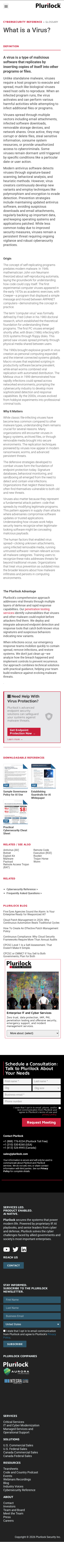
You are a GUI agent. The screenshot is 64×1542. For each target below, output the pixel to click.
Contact (8, 1503)
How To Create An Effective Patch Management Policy (30, 930)
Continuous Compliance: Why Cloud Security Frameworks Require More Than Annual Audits (30, 938)
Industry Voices (13, 1486)
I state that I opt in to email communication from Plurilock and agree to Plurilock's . (29, 1334)
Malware (8, 858)
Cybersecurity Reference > (22, 889)
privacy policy (49, 1114)
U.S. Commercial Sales (18, 1445)
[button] (6, 6)
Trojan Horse (40, 858)
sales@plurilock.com (15, 1154)
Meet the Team (13, 1513)
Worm (36, 861)
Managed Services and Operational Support (18, 1430)
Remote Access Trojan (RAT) (16, 866)
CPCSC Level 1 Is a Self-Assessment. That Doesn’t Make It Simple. (27, 946)
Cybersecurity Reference (22, 21)
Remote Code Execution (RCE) (42, 851)
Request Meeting (41, 1122)
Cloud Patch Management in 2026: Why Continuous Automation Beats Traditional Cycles (31, 921)
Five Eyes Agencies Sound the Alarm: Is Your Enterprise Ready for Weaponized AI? (28, 913)
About (8, 1497)
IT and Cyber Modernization (21, 1425)
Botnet (7, 853)
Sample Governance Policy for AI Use (15, 793)
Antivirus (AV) (11, 850)
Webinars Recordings (17, 1479)
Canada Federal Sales (17, 1456)
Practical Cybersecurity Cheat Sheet (15, 830)
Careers (8, 1520)
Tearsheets (10, 1468)
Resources (12, 1462)
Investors (9, 1506)
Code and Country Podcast (20, 1472)
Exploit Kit (9, 856)
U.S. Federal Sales (15, 1449)
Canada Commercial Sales (20, 1452)
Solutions (11, 1439)
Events (7, 1476)
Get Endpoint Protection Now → (23, 731)
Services (10, 1416)
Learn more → (15, 739)
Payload (8, 861)
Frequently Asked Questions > (24, 893)
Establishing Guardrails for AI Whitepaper (41, 794)
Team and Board (14, 1510)
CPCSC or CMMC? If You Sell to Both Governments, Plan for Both (24, 955)
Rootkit (37, 856)
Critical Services (13, 1422)
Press (7, 1517)
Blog (6, 1483)
